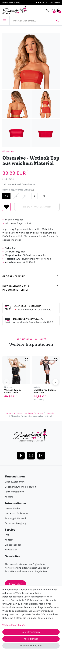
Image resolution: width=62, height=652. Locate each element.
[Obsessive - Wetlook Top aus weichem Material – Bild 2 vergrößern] (16, 104)
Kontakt (9, 539)
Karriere (9, 496)
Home (8, 413)
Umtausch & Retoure (16, 513)
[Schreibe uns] (41, 455)
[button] (47, 10)
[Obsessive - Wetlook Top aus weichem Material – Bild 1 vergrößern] (31, 61)
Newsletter (11, 549)
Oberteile (50, 413)
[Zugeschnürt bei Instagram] (31, 455)
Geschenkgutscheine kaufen (20, 486)
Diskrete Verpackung (28, 318)
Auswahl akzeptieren (31, 645)
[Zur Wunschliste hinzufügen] (26, 360)
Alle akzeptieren (31, 632)
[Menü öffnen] (4, 20)
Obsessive (8, 151)
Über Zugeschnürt (14, 481)
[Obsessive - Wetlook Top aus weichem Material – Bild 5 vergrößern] (45, 133)
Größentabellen (13, 544)
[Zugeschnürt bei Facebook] (21, 455)
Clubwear (18, 413)
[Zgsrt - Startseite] (31, 435)
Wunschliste (6, 207)
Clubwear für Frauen (34, 413)
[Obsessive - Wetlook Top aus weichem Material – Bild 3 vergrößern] (45, 104)
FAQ (7, 534)
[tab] (31, 276)
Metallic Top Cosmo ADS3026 (45, 391)
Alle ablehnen (31, 638)
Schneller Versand (27, 305)
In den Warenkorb (37, 206)
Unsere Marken (13, 508)
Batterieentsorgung (15, 523)
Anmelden (15, 584)
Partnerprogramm (14, 491)
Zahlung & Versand (15, 518)
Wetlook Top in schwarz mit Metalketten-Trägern (16, 391)
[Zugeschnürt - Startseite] (14, 10)
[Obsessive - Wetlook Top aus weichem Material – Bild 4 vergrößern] (16, 133)
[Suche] (57, 20)
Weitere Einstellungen (14, 625)
